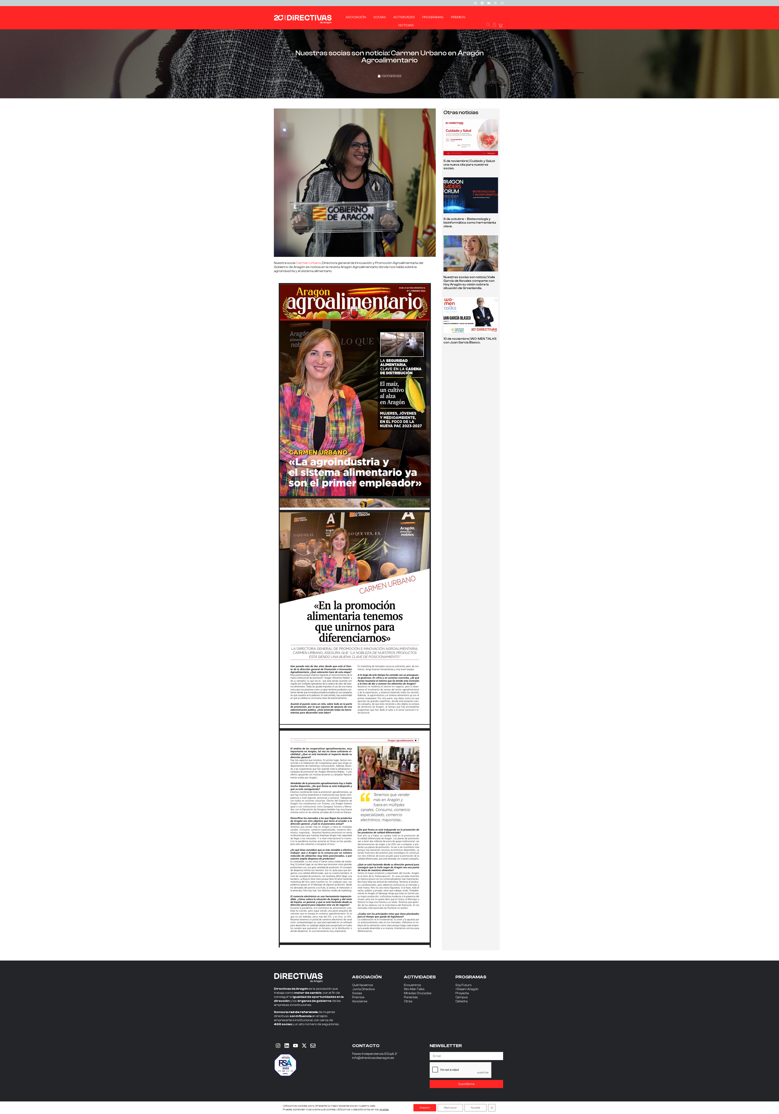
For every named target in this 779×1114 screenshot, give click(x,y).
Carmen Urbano (308, 263)
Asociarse (359, 1001)
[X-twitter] (495, 3)
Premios (358, 997)
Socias (357, 993)
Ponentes (411, 997)
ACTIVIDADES (420, 977)
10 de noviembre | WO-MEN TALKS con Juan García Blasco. (469, 340)
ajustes (384, 1109)
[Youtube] (489, 3)
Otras (408, 1001)
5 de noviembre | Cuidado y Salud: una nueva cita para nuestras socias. (469, 164)
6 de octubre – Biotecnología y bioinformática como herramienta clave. (469, 222)
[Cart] (500, 26)
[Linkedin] (482, 3)
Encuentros (412, 985)
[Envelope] (313, 1045)
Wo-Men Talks (414, 989)
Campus (461, 997)
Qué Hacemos (362, 985)
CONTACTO (366, 1045)
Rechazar (450, 1107)
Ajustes (475, 1107)
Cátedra (461, 1001)
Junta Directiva (363, 989)
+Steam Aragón (466, 989)
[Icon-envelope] (502, 3)
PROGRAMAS (470, 977)
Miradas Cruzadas (417, 993)
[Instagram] (475, 3)
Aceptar (425, 1107)
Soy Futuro (463, 985)
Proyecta (462, 993)
